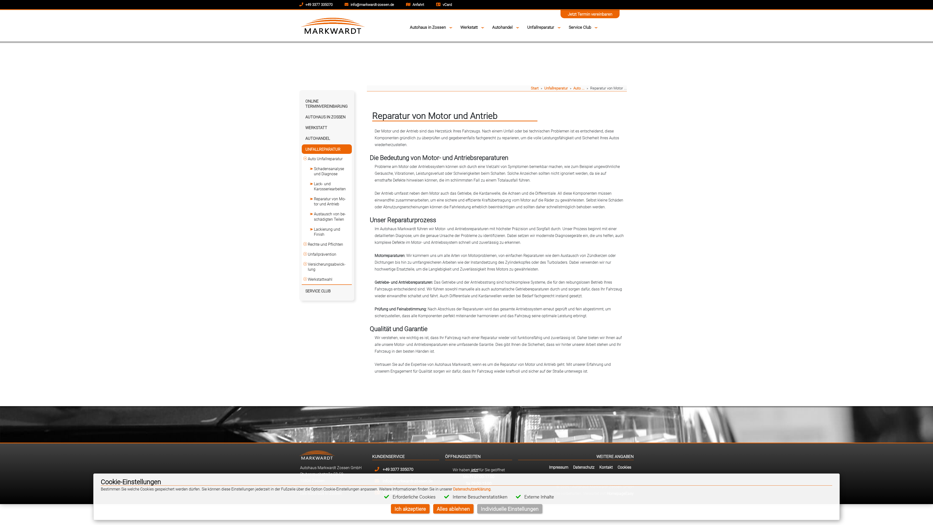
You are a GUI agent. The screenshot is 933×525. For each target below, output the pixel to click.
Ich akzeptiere (410, 509)
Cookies (624, 467)
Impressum (558, 467)
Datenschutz (584, 467)
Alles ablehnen (453, 509)
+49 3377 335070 (318, 4)
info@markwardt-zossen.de (372, 4)
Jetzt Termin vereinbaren (590, 14)
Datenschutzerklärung (472, 489)
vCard (447, 4)
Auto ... (579, 88)
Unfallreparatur (556, 88)
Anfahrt (418, 4)
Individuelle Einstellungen (510, 509)
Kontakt (606, 467)
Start (535, 88)
